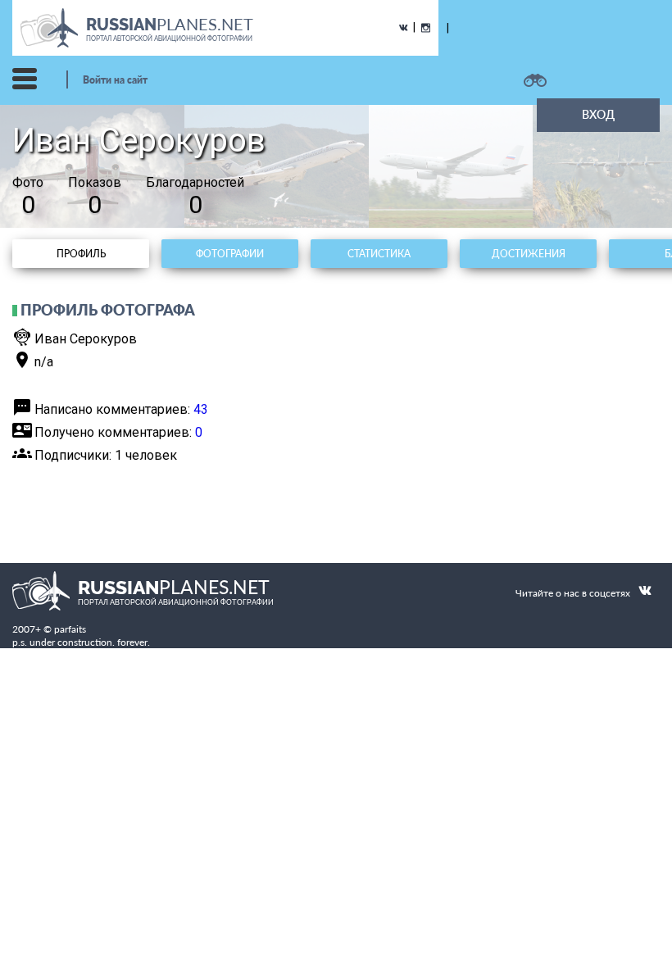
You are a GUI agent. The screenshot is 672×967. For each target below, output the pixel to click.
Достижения (528, 253)
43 (200, 409)
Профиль (81, 253)
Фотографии (230, 253)
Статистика (379, 253)
